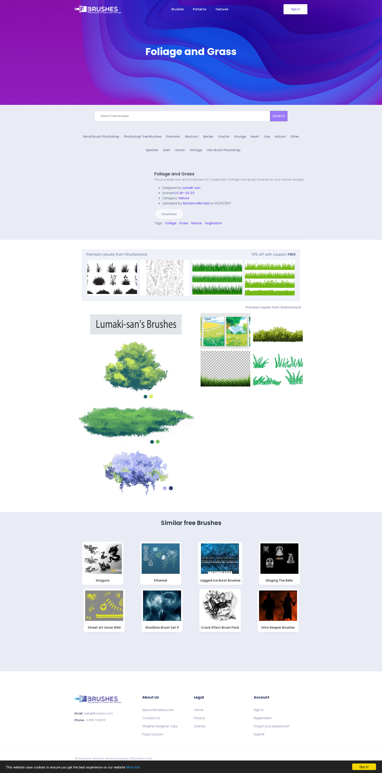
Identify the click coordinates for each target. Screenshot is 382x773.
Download (169, 214)
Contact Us (151, 718)
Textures (221, 9)
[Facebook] (155, 231)
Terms (198, 710)
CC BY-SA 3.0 (184, 193)
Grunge (240, 136)
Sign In (295, 9)
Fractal (223, 136)
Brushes (178, 9)
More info (133, 766)
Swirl (166, 150)
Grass (183, 223)
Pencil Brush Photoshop (101, 136)
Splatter (152, 150)
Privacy (199, 718)
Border (208, 136)
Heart (255, 136)
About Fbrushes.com (158, 710)
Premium (173, 136)
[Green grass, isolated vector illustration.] (217, 278)
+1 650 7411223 (95, 720)
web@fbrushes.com (98, 713)
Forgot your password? (272, 726)
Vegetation (213, 223)
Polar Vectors (152, 734)
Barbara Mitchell (196, 203)
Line (267, 136)
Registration (263, 718)
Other (294, 136)
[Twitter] (158, 231)
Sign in (259, 710)
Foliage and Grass (174, 174)
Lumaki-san (191, 188)
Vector (180, 150)
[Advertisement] (191, 69)
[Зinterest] (161, 231)
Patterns (199, 9)
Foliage (170, 223)
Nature (280, 136)
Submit (259, 734)
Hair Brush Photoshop (223, 150)
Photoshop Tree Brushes (142, 136)
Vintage (196, 150)
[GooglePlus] (164, 231)
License (199, 726)
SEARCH (279, 116)
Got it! (364, 766)
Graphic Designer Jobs (160, 726)
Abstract (192, 136)
